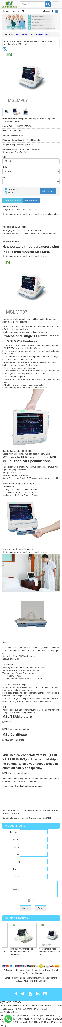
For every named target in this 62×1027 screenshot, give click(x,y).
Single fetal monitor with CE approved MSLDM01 (29, 818)
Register (15, 11)
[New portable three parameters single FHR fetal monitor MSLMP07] (49, 935)
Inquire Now (31, 200)
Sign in (6, 11)
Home (18, 34)
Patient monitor (30, 34)
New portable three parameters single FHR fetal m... (48, 952)
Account (49, 11)
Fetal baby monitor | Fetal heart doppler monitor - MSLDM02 (18, 952)
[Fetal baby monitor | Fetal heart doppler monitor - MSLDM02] (20, 935)
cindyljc (11, 193)
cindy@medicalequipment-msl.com (26, 786)
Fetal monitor (45, 34)
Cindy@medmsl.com (22, 978)
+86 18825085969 (38, 981)
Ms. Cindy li (13, 189)
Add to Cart (48, 191)
